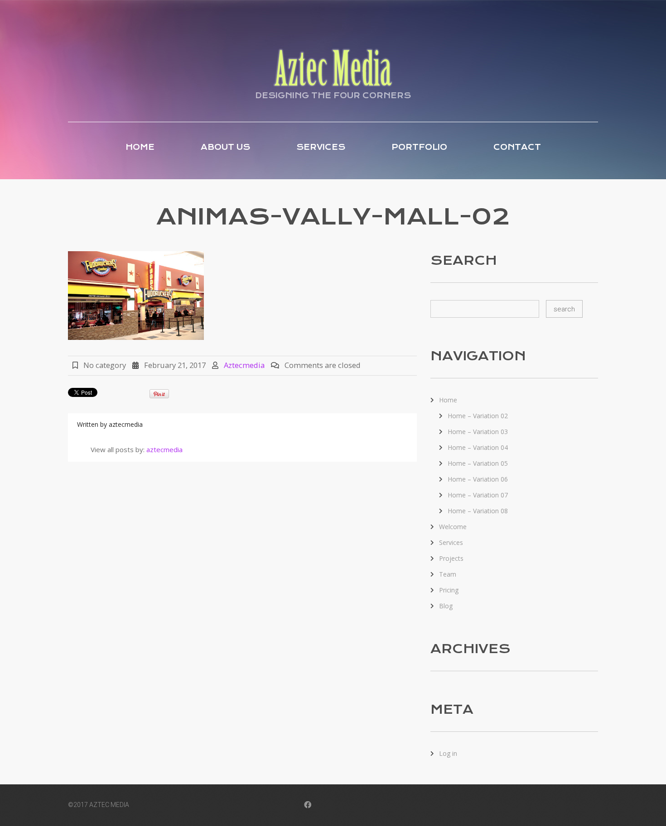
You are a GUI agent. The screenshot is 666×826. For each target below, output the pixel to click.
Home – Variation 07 (478, 495)
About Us (225, 147)
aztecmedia (244, 365)
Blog (446, 606)
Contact (517, 147)
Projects (451, 558)
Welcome (453, 526)
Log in (448, 753)
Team (447, 574)
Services (320, 147)
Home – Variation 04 (478, 447)
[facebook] (307, 805)
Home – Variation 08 (478, 510)
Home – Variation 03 (478, 431)
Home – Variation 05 (478, 463)
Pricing (448, 590)
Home (139, 147)
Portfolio (419, 147)
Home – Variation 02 (478, 415)
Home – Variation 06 (478, 479)
